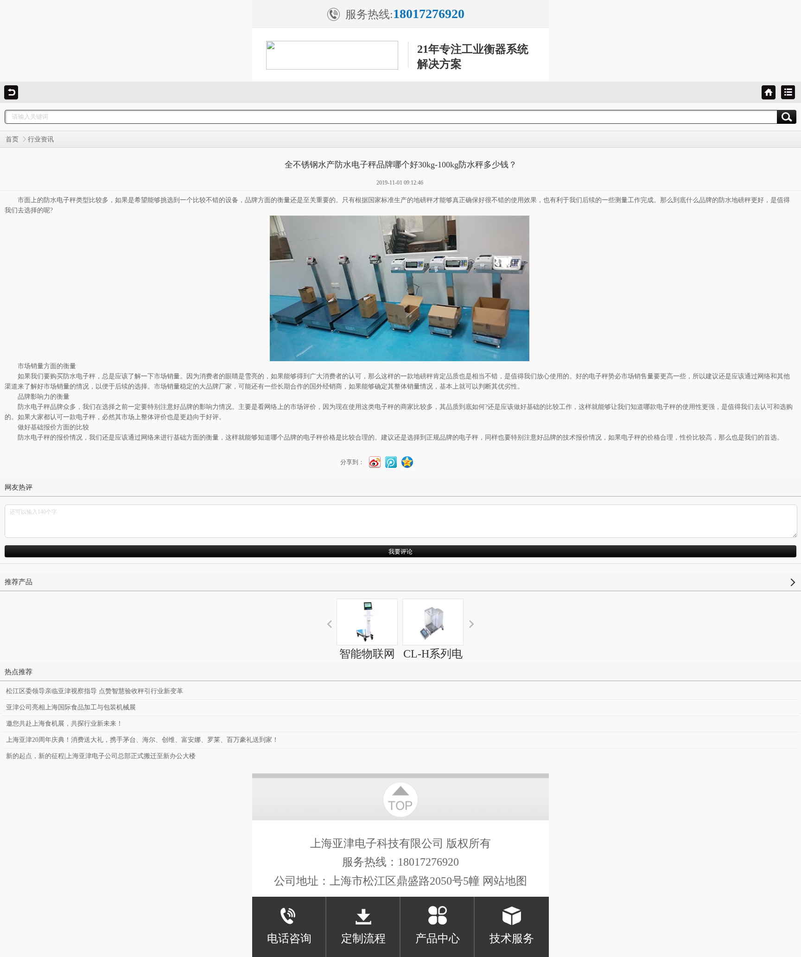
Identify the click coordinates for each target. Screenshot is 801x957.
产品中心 (437, 938)
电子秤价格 (319, 437)
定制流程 (363, 938)
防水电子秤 (60, 200)
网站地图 (505, 881)
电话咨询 (289, 938)
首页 (12, 139)
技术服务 (512, 938)
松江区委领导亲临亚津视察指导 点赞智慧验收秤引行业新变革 (94, 691)
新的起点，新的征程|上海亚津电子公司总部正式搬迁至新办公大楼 (101, 756)
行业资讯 (41, 139)
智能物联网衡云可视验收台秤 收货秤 (367, 679)
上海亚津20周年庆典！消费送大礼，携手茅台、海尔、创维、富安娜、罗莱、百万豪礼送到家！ (142, 739)
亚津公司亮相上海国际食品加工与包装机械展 (71, 707)
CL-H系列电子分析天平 (433, 662)
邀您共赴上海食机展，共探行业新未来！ (64, 723)
